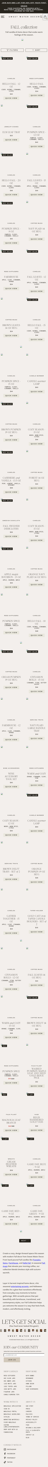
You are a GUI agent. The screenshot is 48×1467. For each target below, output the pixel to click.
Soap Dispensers (32, 1389)
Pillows (29, 1386)
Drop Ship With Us (11, 1429)
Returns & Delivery (33, 1427)
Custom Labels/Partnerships (11, 1426)
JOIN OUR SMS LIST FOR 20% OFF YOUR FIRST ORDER (24, 4)
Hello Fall (27, 1263)
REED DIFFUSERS (9, 1375)
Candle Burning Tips (11, 1394)
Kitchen (29, 1381)
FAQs (27, 1425)
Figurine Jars (9, 1392)
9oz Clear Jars (9, 1378)
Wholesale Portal (10, 1411)
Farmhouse (13, 1263)
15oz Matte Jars (10, 1389)
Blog (27, 1437)
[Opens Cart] (45, 16)
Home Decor (30, 1383)
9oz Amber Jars (9, 1381)
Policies (29, 1414)
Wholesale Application (12, 1406)
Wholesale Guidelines (12, 1414)
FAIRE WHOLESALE (10, 1422)
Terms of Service (32, 1417)
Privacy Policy (31, 1419)
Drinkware (29, 1378)
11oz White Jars (10, 1383)
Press (28, 1409)
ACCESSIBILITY (31, 1422)
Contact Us (30, 1435)
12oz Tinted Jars (10, 1386)
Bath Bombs (30, 1375)
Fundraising (8, 1432)
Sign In (6, 1409)
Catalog (6, 1417)
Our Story (29, 1406)
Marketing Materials (11, 1419)
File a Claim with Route (33, 1431)
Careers (29, 1411)
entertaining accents (20, 1286)
